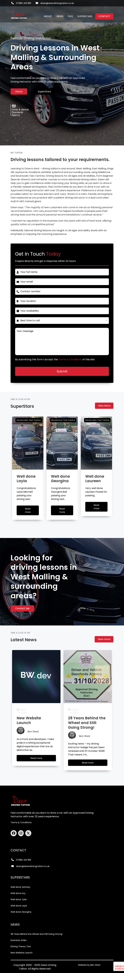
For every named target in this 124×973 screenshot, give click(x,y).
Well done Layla (19, 905)
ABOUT (48, 16)
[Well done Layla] (27, 443)
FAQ (70, 16)
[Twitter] (28, 833)
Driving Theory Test (21, 946)
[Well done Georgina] (62, 443)
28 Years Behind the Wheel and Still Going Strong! (37, 934)
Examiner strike (18, 940)
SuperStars (44, 91)
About (19, 91)
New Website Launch (22, 952)
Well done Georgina (21, 911)
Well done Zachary (20, 887)
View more (104, 639)
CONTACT (104, 16)
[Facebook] (14, 833)
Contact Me (22, 608)
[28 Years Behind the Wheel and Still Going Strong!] (88, 676)
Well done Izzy (18, 893)
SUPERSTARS (84, 16)
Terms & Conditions (21, 822)
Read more (30, 511)
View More (104, 405)
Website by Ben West (89, 964)
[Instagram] (21, 833)
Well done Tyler (19, 899)
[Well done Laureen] (96, 443)
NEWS (60, 16)
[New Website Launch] (36, 676)
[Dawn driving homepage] (19, 12)
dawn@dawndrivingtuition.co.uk (57, 3)
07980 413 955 (23, 3)
